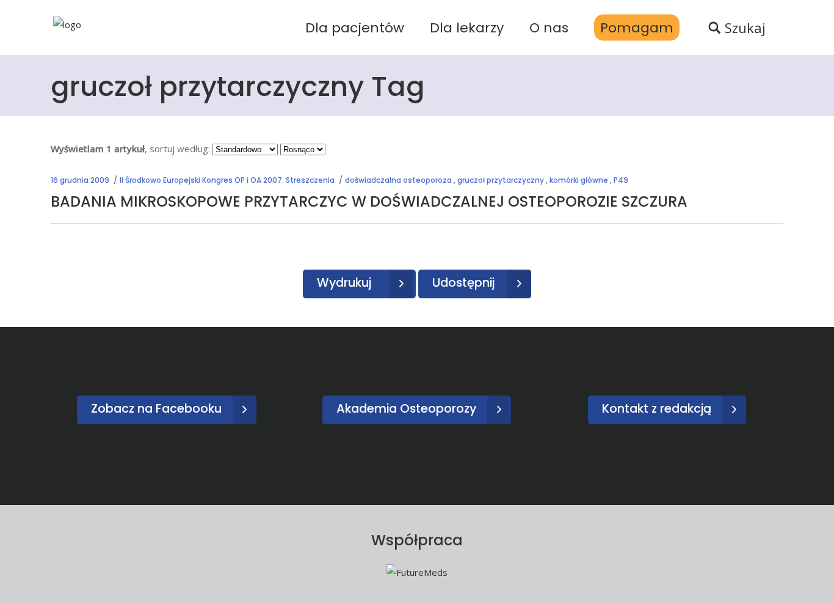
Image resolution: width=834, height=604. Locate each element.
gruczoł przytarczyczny (500, 180)
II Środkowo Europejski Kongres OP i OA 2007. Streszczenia (227, 180)
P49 (621, 180)
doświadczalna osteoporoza (398, 180)
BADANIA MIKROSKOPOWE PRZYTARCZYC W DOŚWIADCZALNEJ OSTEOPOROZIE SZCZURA (369, 201)
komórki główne (578, 180)
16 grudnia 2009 (80, 180)
